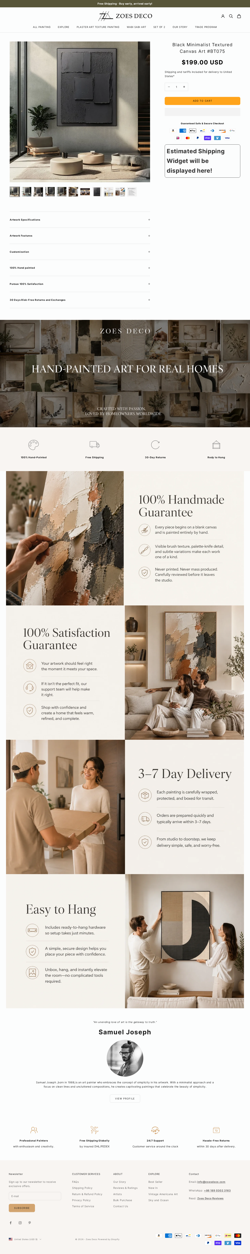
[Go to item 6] (73, 192)
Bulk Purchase (122, 1200)
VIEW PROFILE (125, 1098)
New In (153, 1187)
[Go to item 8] (97, 192)
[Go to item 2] (26, 192)
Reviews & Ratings (125, 1187)
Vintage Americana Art (163, 1194)
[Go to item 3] (38, 192)
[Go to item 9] (108, 192)
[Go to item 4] (50, 192)
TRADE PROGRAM (206, 27)
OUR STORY (180, 27)
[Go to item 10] (120, 192)
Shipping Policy (82, 1187)
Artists (117, 1194)
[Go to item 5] (62, 192)
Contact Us (120, 1206)
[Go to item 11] (132, 192)
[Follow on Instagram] (20, 1223)
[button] (202, 112)
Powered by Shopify (109, 1239)
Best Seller (155, 1181)
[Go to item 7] (85, 192)
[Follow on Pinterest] (29, 1223)
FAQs (75, 1181)
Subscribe (22, 1207)
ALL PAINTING (42, 27)
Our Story (119, 1181)
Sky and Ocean (158, 1200)
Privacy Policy (81, 1200)
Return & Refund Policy (87, 1194)
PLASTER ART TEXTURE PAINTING (98, 27)
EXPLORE (63, 27)
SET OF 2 (159, 27)
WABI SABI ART (136, 27)
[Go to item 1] (15, 192)
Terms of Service (83, 1206)
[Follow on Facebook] (10, 1223)
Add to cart (202, 100)
